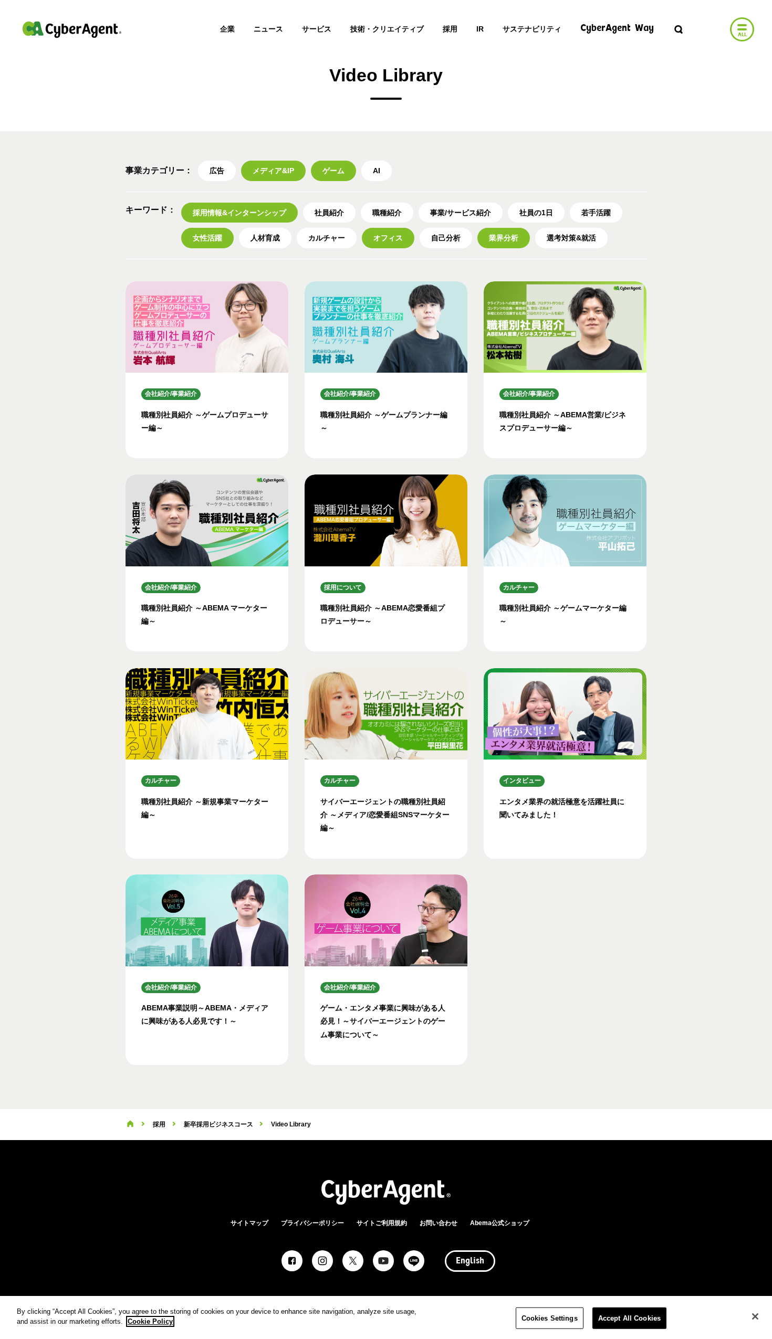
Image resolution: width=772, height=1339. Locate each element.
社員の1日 (536, 212)
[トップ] (130, 1124)
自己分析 (446, 238)
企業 (227, 29)
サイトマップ (249, 1223)
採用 (450, 29)
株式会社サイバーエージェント (72, 29)
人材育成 (265, 238)
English (470, 1261)
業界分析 (503, 238)
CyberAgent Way (617, 28)
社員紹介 (329, 212)
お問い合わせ (438, 1223)
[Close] (755, 1316)
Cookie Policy (150, 1321)
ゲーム (333, 170)
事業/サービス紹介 (460, 212)
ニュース (268, 29)
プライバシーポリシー (312, 1223)
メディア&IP (273, 170)
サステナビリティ (532, 29)
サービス (316, 29)
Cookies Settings (549, 1318)
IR (480, 29)
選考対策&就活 (571, 238)
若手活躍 (596, 212)
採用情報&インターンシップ (239, 212)
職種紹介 (387, 212)
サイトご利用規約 (382, 1223)
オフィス (388, 238)
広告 (217, 170)
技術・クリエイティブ (387, 29)
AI (376, 170)
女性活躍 (207, 238)
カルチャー (326, 238)
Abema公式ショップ (499, 1223)
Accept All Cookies (629, 1318)
